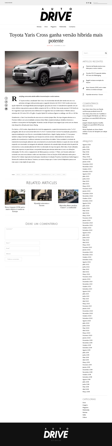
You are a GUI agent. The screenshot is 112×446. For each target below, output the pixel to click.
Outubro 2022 (87, 257)
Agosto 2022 (87, 262)
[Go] (106, 53)
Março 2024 (86, 215)
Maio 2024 (86, 210)
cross (18, 174)
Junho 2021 (86, 296)
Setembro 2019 (87, 347)
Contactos (72, 27)
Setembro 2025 (87, 171)
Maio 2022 (86, 269)
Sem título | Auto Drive (89, 109)
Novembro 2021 (87, 284)
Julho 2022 (86, 264)
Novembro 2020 (88, 313)
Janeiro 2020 (87, 338)
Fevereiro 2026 (87, 159)
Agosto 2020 (87, 321)
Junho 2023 (86, 237)
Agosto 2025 (87, 174)
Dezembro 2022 (88, 252)
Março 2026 (86, 157)
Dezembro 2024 (88, 193)
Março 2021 (86, 303)
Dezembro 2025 (88, 164)
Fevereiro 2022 (87, 277)
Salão (84, 415)
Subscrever (8, 2)
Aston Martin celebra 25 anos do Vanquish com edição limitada (95, 131)
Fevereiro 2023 (87, 247)
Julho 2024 (86, 206)
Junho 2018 (86, 384)
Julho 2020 (86, 323)
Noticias (39, 27)
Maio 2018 (86, 387)
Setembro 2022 (87, 259)
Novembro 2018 (87, 372)
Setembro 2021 (87, 289)
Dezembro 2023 (88, 223)
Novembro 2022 (88, 255)
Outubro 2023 (87, 228)
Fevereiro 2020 (87, 335)
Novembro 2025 (88, 166)
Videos (85, 417)
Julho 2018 (86, 382)
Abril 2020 (86, 330)
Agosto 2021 (86, 291)
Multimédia (62, 27)
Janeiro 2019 (86, 367)
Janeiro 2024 (86, 220)
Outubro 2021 (87, 286)
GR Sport (30, 174)
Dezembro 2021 (87, 281)
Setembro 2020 (87, 318)
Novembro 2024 (88, 196)
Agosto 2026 (87, 144)
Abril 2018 (86, 389)
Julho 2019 (86, 352)
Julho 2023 (86, 235)
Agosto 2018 (86, 379)
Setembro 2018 (87, 377)
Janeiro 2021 (86, 308)
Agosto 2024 (87, 203)
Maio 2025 (86, 181)
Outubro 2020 (87, 316)
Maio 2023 (86, 240)
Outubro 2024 (87, 198)
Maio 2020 (86, 328)
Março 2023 (86, 245)
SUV (53, 174)
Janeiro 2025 (86, 191)
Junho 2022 (86, 267)
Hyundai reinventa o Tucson (94, 94)
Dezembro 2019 (87, 340)
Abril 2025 (86, 184)
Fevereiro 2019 (87, 365)
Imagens (85, 405)
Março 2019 (86, 362)
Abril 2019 (86, 360)
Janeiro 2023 (86, 250)
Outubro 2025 (87, 169)
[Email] (6, 108)
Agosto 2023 (87, 232)
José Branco (86, 118)
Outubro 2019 (87, 345)
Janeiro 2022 (86, 279)
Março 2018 (86, 392)
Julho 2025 (86, 176)
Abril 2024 (86, 213)
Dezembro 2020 (88, 311)
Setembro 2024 (87, 201)
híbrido (37, 174)
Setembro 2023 (87, 230)
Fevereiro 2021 (87, 306)
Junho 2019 (86, 355)
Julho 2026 (86, 147)
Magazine (53, 27)
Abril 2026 (86, 154)
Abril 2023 (86, 242)
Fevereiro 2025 (87, 188)
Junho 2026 (86, 149)
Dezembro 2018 (87, 370)
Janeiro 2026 (86, 162)
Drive (46, 27)
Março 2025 (86, 186)
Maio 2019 (86, 357)
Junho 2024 (86, 208)
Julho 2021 (86, 294)
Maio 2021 (86, 299)
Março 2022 (86, 274)
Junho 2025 (86, 179)
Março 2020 (86, 333)
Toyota (59, 174)
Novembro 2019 (87, 343)
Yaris (64, 174)
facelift (24, 174)
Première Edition (45, 174)
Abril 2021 (86, 301)
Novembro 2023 (88, 225)
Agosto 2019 (86, 350)
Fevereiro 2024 (87, 218)
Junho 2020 (86, 325)
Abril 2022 (86, 272)
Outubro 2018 (87, 374)
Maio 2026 (86, 152)
